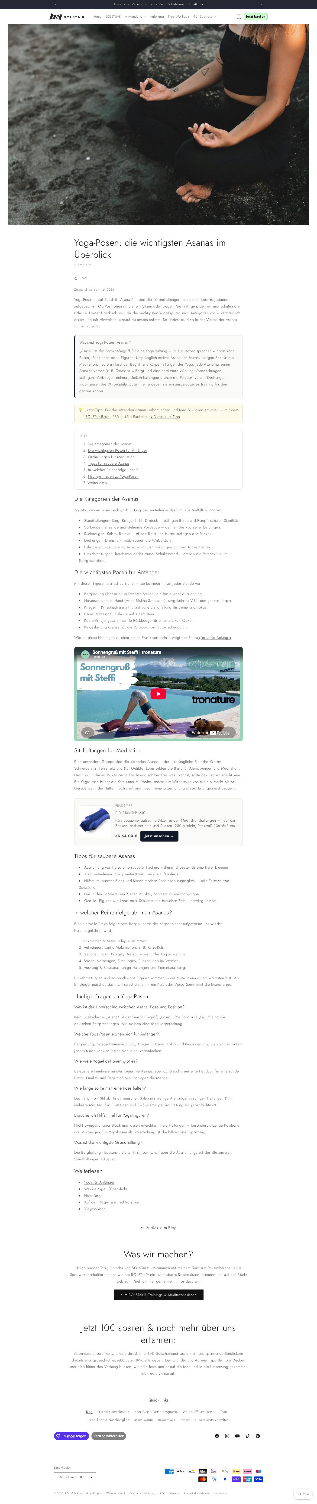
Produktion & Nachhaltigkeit (108, 1419)
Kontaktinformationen (197, 1493)
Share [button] (84, 278)
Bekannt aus (166, 1419)
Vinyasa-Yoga (94, 1209)
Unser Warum (144, 1419)
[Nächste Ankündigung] (261, 4)
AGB (162, 1493)
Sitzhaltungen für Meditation (111, 457)
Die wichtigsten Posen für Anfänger (117, 450)
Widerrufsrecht (115, 1493)
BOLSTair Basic (97, 416)
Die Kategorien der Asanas (110, 444)
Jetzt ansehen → (159, 836)
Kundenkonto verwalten (212, 1419)
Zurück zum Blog (161, 1228)
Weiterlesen (97, 482)
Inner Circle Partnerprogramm (156, 1411)
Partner (185, 1419)
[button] (135, 16)
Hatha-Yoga (93, 1195)
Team (223, 1411)
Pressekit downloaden (113, 1411)
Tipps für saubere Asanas (108, 463)
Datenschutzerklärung (142, 1493)
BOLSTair (70, 1493)
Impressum (220, 1493)
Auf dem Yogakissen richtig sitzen (112, 1202)
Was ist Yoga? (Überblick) (105, 1189)
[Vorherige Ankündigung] (56, 4)
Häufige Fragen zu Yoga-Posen (113, 476)
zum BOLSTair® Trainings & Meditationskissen (159, 1294)
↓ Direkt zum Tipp (165, 416)
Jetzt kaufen (255, 16)
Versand (175, 1493)
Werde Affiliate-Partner (199, 1411)
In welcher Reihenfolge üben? (113, 469)
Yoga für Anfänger (216, 637)
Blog (89, 1411)
